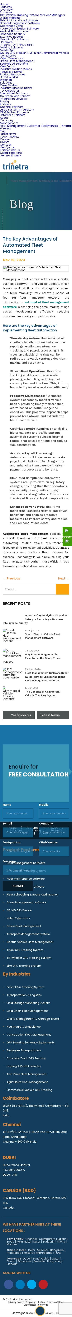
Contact (5, 145)
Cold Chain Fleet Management (27, 1011)
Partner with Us (10, 150)
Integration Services (13, 99)
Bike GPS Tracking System (24, 966)
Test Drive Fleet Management (27, 1074)
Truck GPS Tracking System (25, 950)
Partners (5, 104)
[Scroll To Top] (40, 1311)
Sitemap (43, 1304)
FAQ (5, 1299)
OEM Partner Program (14, 112)
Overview (6, 10)
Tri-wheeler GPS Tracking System (29, 958)
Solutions (6, 82)
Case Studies (8, 85)
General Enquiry (10, 155)
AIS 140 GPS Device (19, 910)
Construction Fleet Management (29, 1035)
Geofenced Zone (11, 26)
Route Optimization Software (19, 28)
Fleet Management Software (26, 863)
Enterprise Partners (12, 115)
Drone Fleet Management (17, 61)
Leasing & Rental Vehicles (24, 1066)
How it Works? (9, 77)
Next (63, 578)
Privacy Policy (16, 1302)
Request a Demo (11, 72)
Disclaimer (30, 1304)
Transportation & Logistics (24, 995)
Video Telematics (11, 58)
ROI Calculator (9, 91)
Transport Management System (28, 934)
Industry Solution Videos (16, 69)
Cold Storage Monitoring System (28, 1003)
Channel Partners (11, 107)
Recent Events (9, 137)
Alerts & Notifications (14, 31)
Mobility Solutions (11, 47)
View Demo (7, 66)
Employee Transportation (24, 1050)
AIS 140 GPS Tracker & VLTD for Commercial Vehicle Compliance (34, 54)
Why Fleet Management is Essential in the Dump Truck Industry (31, 658)
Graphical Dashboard (14, 39)
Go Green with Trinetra (15, 96)
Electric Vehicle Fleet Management (30, 942)
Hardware (6, 42)
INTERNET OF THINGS (17, 45)
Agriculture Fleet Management (27, 1082)
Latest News (8, 134)
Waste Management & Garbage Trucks (33, 1019)
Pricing (4, 101)
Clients (4, 142)
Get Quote (7, 147)
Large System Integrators (17, 110)
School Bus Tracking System (25, 987)
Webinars (6, 80)
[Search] (62, 589)
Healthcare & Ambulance (24, 1027)
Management (9, 123)
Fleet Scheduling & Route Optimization (33, 894)
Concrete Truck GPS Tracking (26, 1058)
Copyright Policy (35, 1302)
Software (6, 12)
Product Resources (12, 74)
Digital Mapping (10, 18)
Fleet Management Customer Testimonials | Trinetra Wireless (35, 127)
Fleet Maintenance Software (19, 20)
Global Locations (11, 153)
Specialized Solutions (14, 64)
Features (6, 7)
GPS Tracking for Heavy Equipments (31, 1042)
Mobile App (7, 50)
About (4, 118)
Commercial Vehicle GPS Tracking (29, 1090)
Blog (3, 131)
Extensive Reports (11, 37)
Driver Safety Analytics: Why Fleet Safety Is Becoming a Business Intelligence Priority (35, 619)
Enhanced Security (12, 34)
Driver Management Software (20, 23)
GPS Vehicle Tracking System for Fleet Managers (32, 15)
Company (6, 120)
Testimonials (21, 715)
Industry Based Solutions (16, 88)
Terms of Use (55, 1302)
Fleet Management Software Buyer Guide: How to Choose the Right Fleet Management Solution (47, 677)
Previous (11, 578)
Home (4, 4)
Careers (5, 139)
